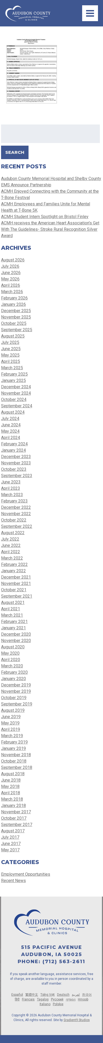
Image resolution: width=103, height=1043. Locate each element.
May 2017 (10, 849)
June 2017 (11, 843)
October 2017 (13, 818)
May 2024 (10, 431)
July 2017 (10, 837)
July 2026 (10, 266)
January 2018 (13, 805)
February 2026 (14, 298)
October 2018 (13, 761)
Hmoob (83, 999)
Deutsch (63, 994)
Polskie (58, 1004)
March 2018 (12, 799)
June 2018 (11, 780)
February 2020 (14, 672)
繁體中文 (31, 994)
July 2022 (10, 539)
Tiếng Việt (47, 994)
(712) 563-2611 (64, 961)
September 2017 (16, 824)
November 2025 (16, 317)
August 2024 (13, 412)
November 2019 (16, 691)
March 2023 (12, 494)
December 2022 (16, 507)
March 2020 (12, 665)
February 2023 (14, 501)
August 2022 (13, 532)
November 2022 (16, 513)
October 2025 (13, 323)
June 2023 (11, 481)
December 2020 (16, 634)
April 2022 (10, 551)
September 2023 (16, 475)
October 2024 (13, 399)
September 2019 (16, 704)
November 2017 (16, 811)
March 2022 (12, 558)
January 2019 (13, 748)
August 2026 (13, 259)
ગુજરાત (71, 999)
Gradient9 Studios (77, 1020)
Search (14, 152)
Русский (57, 999)
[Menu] (90, 13)
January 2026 (13, 304)
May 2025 (10, 355)
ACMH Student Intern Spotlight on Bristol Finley (44, 216)
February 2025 (14, 374)
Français (28, 999)
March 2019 (12, 735)
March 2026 (12, 291)
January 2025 (13, 380)
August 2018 (13, 773)
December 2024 (16, 386)
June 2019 (11, 716)
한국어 (87, 994)
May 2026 (10, 278)
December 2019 (16, 684)
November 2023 (16, 462)
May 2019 (10, 723)
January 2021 (13, 627)
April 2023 (10, 488)
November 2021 (16, 583)
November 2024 (16, 393)
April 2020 (10, 659)
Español (17, 994)
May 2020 (10, 653)
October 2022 (13, 520)
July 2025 (10, 342)
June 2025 (11, 348)
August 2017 (13, 830)
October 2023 (13, 469)
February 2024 (14, 443)
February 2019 (14, 742)
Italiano (45, 1004)
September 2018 (16, 767)
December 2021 (16, 577)
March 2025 (12, 367)
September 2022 (16, 526)
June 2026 (11, 272)
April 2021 (10, 608)
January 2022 (13, 570)
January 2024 (13, 450)
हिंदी (17, 999)
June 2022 (11, 545)
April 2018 (10, 792)
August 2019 (13, 710)
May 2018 (10, 786)
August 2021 (13, 602)
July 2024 (10, 418)
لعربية (76, 994)
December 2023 (16, 456)
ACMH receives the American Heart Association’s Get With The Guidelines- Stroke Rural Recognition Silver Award (50, 229)
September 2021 (16, 596)
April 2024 (10, 437)
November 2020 (16, 640)
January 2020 (13, 678)
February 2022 (14, 564)
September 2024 (16, 405)
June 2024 (11, 424)
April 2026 (10, 285)
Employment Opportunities (25, 874)
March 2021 (12, 615)
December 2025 (16, 310)
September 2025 (16, 329)
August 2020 (13, 646)
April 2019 (10, 729)
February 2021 (14, 621)
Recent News (13, 880)
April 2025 (10, 361)
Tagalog (43, 999)
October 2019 (13, 697)
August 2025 (13, 336)
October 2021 (13, 589)
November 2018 (16, 754)
